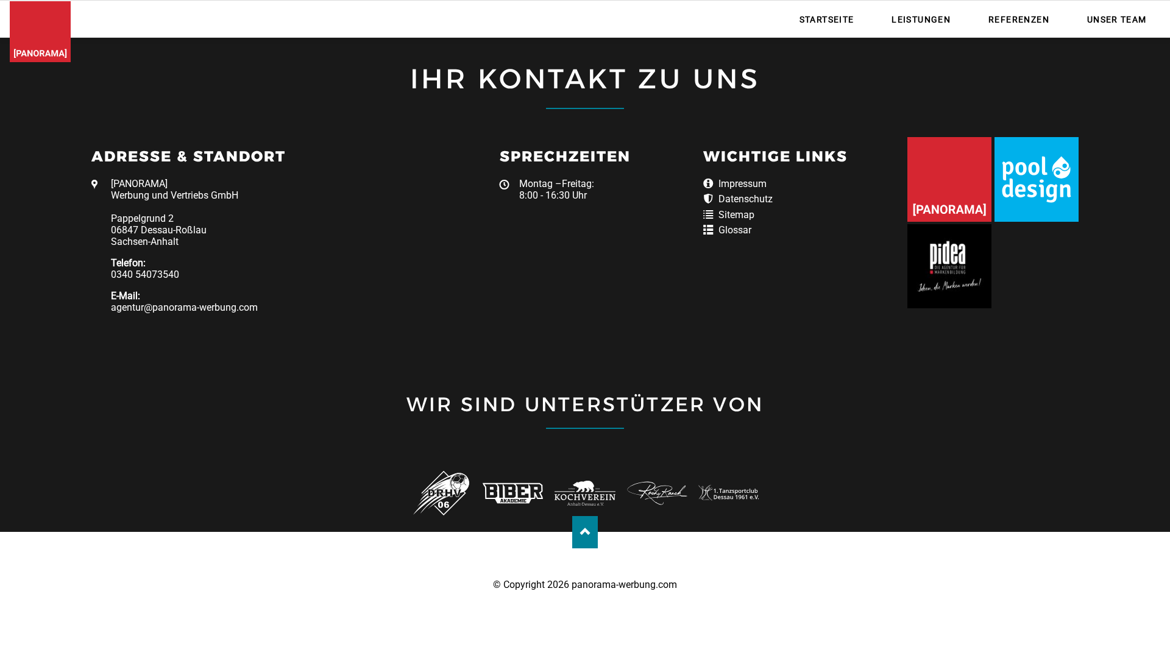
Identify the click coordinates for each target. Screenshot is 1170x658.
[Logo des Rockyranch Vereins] (657, 493)
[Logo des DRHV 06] (441, 493)
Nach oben (585, 532)
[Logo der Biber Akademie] (513, 493)
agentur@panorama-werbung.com (184, 307)
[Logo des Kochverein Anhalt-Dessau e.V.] (584, 493)
